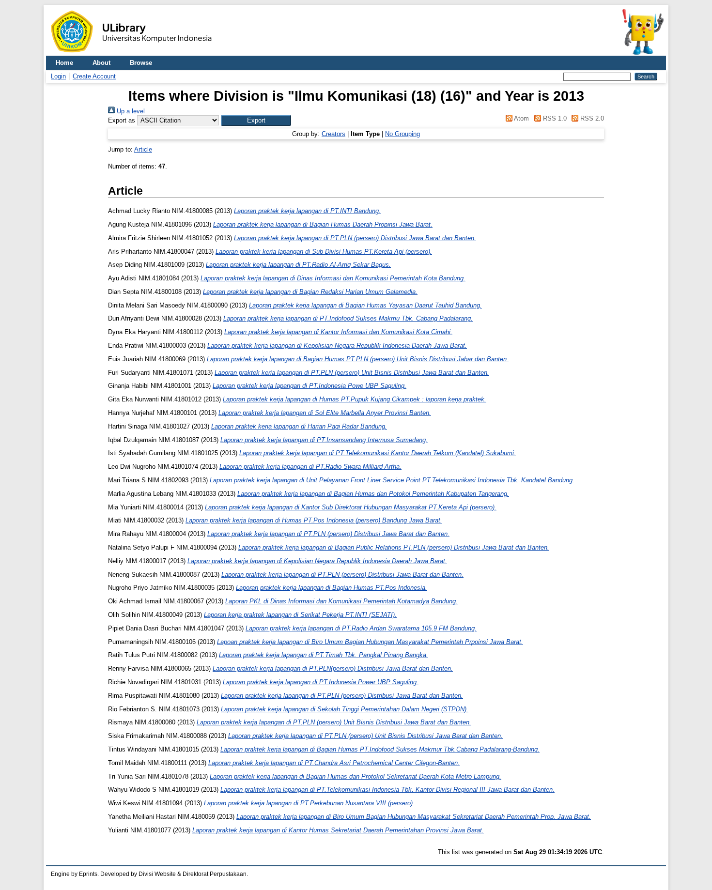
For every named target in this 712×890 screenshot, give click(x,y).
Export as (121, 120)
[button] (256, 120)
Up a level (130, 111)
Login (58, 76)
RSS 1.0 (553, 118)
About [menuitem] (101, 62)
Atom (520, 118)
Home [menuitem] (64, 62)
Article (143, 149)
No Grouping (402, 134)
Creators (333, 134)
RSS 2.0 (591, 118)
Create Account (94, 76)
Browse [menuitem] (141, 62)
